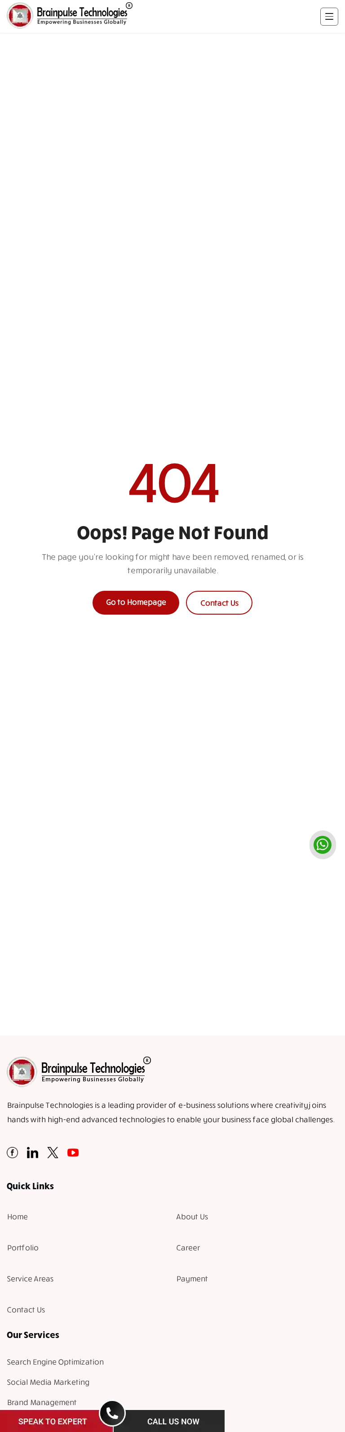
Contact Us (219, 602)
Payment (192, 1278)
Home (17, 1216)
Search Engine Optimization (55, 1361)
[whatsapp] (323, 845)
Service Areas (30, 1278)
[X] (52, 1155)
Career (187, 1247)
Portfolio (22, 1247)
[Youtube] (73, 1155)
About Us (192, 1216)
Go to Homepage (136, 602)
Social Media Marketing (48, 1382)
